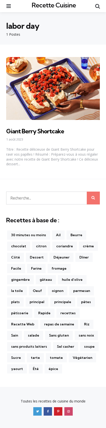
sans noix (86, 335)
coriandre (64, 246)
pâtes (86, 302)
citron (41, 246)
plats (15, 302)
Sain (14, 335)
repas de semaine (59, 324)
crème (88, 246)
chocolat (18, 246)
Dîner (84, 257)
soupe (89, 346)
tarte (35, 357)
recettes (68, 313)
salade (33, 335)
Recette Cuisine (54, 5)
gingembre (20, 279)
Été (36, 369)
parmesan (81, 290)
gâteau (46, 279)
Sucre (16, 357)
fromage (59, 268)
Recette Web (22, 324)
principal (37, 302)
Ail (58, 235)
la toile (17, 290)
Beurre (76, 235)
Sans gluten (59, 335)
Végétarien (82, 357)
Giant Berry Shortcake (35, 131)
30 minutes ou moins (28, 235)
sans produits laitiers (29, 346)
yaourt (17, 369)
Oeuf (37, 290)
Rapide (44, 313)
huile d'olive (72, 279)
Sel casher (65, 346)
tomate (56, 357)
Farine (36, 268)
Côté (15, 257)
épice (53, 369)
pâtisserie (19, 313)
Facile (16, 268)
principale (62, 302)
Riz (86, 324)
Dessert (37, 257)
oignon (57, 290)
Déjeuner (61, 257)
